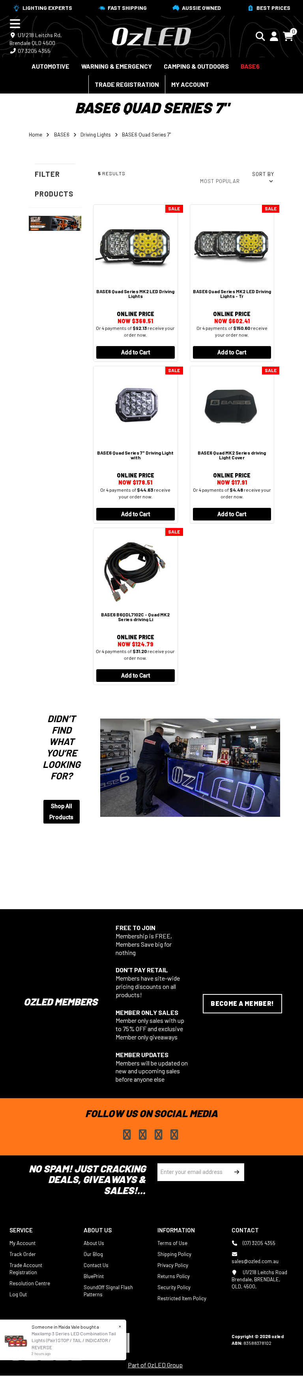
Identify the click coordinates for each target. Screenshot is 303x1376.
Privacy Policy (172, 1265)
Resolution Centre (29, 1283)
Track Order (22, 1254)
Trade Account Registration (25, 1268)
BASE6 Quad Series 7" (146, 134)
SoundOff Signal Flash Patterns (108, 1290)
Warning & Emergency (116, 66)
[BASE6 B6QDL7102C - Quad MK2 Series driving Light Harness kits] (135, 568)
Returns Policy (173, 1276)
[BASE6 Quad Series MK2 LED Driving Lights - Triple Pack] (232, 245)
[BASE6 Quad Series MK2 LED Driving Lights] (135, 245)
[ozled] (151, 35)
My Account (190, 84)
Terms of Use (172, 1243)
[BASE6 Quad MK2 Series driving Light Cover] (232, 406)
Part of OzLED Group (155, 1365)
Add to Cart (135, 352)
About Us (94, 1243)
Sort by (263, 174)
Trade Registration (127, 84)
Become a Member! (242, 1003)
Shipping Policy (174, 1254)
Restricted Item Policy (181, 1298)
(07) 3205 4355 (258, 1243)
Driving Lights (95, 134)
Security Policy (174, 1287)
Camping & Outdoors (196, 66)
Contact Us (96, 1265)
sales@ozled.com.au (255, 1261)
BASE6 (250, 66)
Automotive (50, 66)
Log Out (18, 1294)
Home (35, 134)
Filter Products (54, 184)
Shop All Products (61, 811)
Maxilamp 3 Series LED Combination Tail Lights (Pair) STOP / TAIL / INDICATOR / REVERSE (74, 1340)
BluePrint (94, 1276)
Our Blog (93, 1254)
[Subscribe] (235, 1172)
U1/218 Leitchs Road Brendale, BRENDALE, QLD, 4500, (259, 1279)
